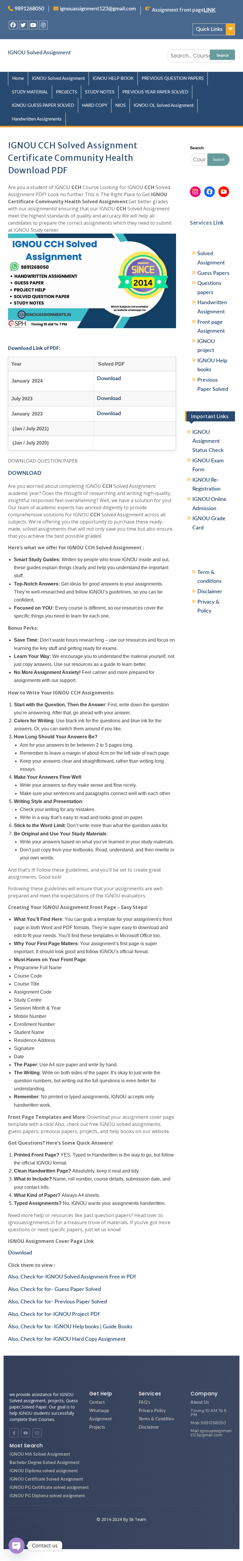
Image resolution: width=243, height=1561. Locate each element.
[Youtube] (33, 25)
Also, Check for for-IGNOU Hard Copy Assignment (67, 1339)
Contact (97, 1402)
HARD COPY (94, 105)
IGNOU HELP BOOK (113, 78)
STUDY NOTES (99, 92)
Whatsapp (99, 1411)
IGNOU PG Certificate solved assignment (49, 1488)
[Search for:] (201, 56)
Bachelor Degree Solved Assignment (44, 1463)
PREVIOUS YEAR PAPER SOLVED (155, 92)
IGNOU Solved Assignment (39, 52)
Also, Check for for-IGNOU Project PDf (54, 1314)
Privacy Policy (152, 1411)
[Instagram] (43, 25)
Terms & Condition (157, 1419)
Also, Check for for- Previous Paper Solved (57, 1302)
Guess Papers (213, 273)
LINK (209, 10)
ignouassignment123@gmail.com (98, 9)
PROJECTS (66, 92)
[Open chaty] (17, 1546)
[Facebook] (13, 25)
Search (197, 147)
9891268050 (29, 9)
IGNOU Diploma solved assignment (43, 1471)
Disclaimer (209, 591)
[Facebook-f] (13, 1432)
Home (18, 78)
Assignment (100, 1419)
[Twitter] (23, 25)
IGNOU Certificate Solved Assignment (46, 1479)
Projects (97, 1427)
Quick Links (209, 29)
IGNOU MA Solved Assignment (39, 1454)
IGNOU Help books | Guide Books (93, 1327)
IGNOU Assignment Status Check (207, 441)
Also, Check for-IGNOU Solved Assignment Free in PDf (72, 1277)
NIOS (120, 105)
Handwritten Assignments (37, 119)
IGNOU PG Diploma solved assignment (47, 1496)
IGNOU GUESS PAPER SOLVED (43, 105)
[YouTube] (223, 191)
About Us (200, 1402)
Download (20, 1253)
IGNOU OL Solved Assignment (164, 105)
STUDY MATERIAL (30, 92)
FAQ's (145, 1402)
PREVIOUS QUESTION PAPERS (173, 78)
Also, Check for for (29, 1327)
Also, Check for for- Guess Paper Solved (54, 1289)
